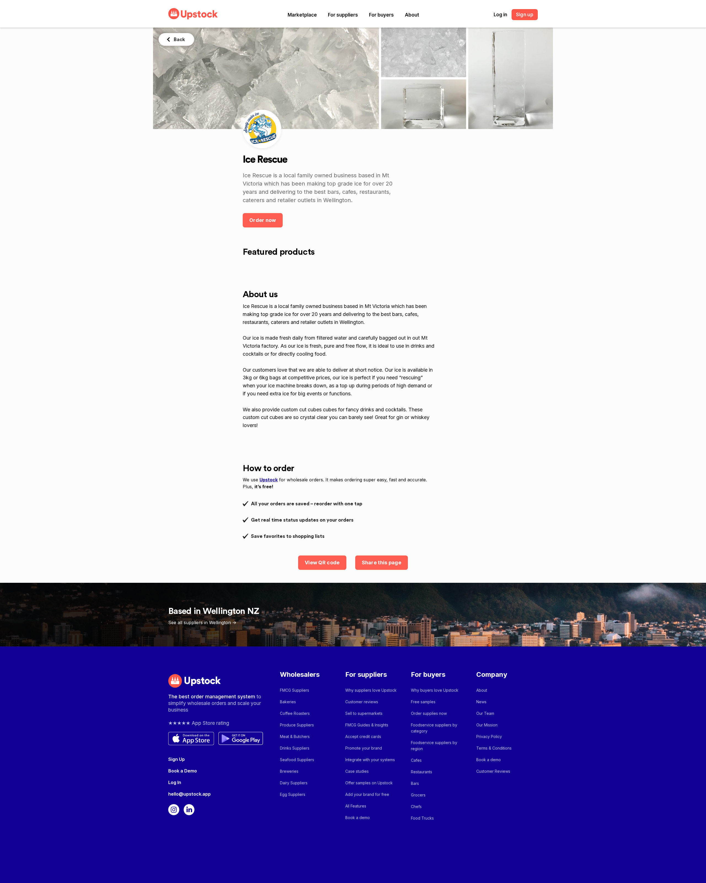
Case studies (357, 771)
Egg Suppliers (292, 794)
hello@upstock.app (189, 794)
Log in (500, 14)
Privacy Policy (489, 736)
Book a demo (357, 817)
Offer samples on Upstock (369, 782)
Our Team (485, 713)
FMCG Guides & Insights (366, 725)
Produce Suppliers (297, 725)
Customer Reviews (493, 771)
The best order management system (212, 696)
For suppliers (343, 15)
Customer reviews (361, 701)
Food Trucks (422, 818)
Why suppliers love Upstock (371, 690)
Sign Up (176, 759)
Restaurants (421, 771)
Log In (174, 782)
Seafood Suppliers (297, 759)
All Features (355, 806)
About (412, 15)
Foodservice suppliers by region (434, 745)
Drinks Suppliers (294, 748)
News (481, 701)
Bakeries (288, 701)
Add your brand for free (367, 794)
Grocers (418, 795)
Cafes (416, 760)
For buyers (381, 15)
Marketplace (302, 15)
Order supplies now (429, 713)
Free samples (423, 701)
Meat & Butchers (295, 736)
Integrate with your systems (370, 759)
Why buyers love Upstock (434, 690)
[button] (302, 15)
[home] (193, 13)
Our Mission (487, 725)
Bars (415, 783)
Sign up (524, 14)
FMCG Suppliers (294, 690)
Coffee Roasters (295, 713)
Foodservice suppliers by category (434, 728)
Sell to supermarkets (364, 713)
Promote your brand (363, 748)
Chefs (416, 806)
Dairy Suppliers (293, 782)
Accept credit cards (363, 736)
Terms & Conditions (494, 748)
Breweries (289, 771)
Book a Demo (182, 771)
